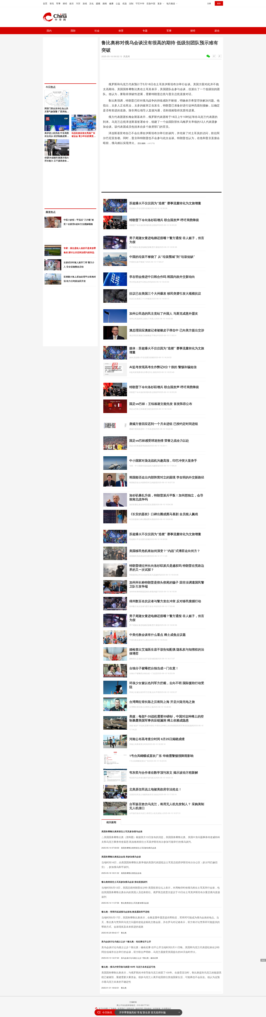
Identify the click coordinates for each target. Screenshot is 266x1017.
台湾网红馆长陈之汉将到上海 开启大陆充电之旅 (162, 701)
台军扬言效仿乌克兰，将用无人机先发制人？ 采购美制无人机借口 (166, 806)
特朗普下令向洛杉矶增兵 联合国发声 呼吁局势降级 (164, 220)
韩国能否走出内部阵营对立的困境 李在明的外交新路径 (166, 477)
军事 (58, 3)
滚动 (216, 30)
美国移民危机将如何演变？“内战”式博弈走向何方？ (164, 550)
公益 (118, 3)
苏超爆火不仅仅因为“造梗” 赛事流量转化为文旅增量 (165, 203)
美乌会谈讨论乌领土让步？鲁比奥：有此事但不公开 (126, 941)
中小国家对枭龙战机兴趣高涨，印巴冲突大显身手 (163, 460)
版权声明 (139, 1008)
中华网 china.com (56, 17)
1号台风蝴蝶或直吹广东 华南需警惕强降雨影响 (161, 755)
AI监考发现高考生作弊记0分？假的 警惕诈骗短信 (163, 367)
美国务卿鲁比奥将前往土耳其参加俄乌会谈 (121, 831)
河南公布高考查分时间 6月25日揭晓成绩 (157, 739)
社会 (97, 30)
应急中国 (151, 3)
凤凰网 (126, 56)
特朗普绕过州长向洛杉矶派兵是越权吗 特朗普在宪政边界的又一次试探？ (166, 567)
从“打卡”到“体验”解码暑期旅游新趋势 (139, 1012)
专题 (145, 30)
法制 (131, 3)
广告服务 (113, 1008)
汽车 (78, 3)
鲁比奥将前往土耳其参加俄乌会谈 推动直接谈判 (124, 881)
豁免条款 (148, 1008)
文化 (91, 3)
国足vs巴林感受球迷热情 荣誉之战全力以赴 (159, 440)
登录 (219, 3)
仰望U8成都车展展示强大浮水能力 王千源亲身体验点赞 (56, 160)
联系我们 (121, 1008)
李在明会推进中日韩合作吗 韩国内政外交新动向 (162, 276)
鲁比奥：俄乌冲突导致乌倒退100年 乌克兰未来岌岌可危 (128, 966)
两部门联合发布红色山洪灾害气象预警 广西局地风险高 (56, 111)
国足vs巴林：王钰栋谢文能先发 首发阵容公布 (160, 403)
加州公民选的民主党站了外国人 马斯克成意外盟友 (163, 313)
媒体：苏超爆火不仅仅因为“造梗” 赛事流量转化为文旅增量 (166, 350)
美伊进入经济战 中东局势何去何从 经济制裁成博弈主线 (56, 136)
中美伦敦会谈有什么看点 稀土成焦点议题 (157, 634)
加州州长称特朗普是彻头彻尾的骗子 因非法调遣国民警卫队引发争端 (166, 584)
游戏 (85, 3)
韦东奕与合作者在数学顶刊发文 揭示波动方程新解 (163, 772)
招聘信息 (130, 1008)
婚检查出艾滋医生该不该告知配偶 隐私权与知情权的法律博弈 (166, 651)
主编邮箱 (133, 1002)
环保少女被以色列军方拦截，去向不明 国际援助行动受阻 (166, 685)
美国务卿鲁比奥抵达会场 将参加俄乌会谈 (121, 856)
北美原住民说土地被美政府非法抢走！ (155, 789)
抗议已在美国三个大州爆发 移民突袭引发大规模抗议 (165, 293)
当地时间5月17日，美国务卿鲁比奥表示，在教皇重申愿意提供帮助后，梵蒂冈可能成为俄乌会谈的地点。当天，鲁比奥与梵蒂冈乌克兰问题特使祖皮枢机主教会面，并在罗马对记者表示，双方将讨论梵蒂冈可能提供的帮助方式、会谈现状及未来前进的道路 (160, 922)
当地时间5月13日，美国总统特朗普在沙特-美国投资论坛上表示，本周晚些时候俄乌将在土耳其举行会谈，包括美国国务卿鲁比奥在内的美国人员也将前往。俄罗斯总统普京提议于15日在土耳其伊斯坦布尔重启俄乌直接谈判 (160, 892)
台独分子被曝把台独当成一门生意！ (154, 668)
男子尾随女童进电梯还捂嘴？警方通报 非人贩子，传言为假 (166, 240)
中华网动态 (166, 1008)
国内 (49, 30)
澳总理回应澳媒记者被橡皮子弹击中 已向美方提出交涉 (166, 330)
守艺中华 (140, 3)
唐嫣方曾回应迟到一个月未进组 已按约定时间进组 (163, 423)
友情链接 (156, 1008)
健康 (111, 3)
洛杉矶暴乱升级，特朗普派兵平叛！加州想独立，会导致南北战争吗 (166, 497)
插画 (105, 3)
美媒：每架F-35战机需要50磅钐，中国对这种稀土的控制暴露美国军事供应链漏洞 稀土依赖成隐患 (166, 718)
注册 (209, 3)
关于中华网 (103, 1008)
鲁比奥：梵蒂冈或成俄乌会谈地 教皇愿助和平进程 (125, 911)
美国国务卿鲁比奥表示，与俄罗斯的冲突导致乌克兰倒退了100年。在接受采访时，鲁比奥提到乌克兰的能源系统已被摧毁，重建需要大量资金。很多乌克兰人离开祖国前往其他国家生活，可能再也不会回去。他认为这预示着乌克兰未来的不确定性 (161, 977)
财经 (65, 3)
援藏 (98, 3)
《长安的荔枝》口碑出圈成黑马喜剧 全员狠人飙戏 (163, 514)
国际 (73, 30)
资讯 (52, 3)
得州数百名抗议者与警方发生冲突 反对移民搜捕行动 (165, 601)
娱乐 (71, 3)
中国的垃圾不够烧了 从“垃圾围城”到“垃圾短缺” (162, 256)
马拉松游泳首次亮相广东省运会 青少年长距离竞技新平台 (83, 136)
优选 (124, 3)
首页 (45, 3)
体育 (121, 30)
